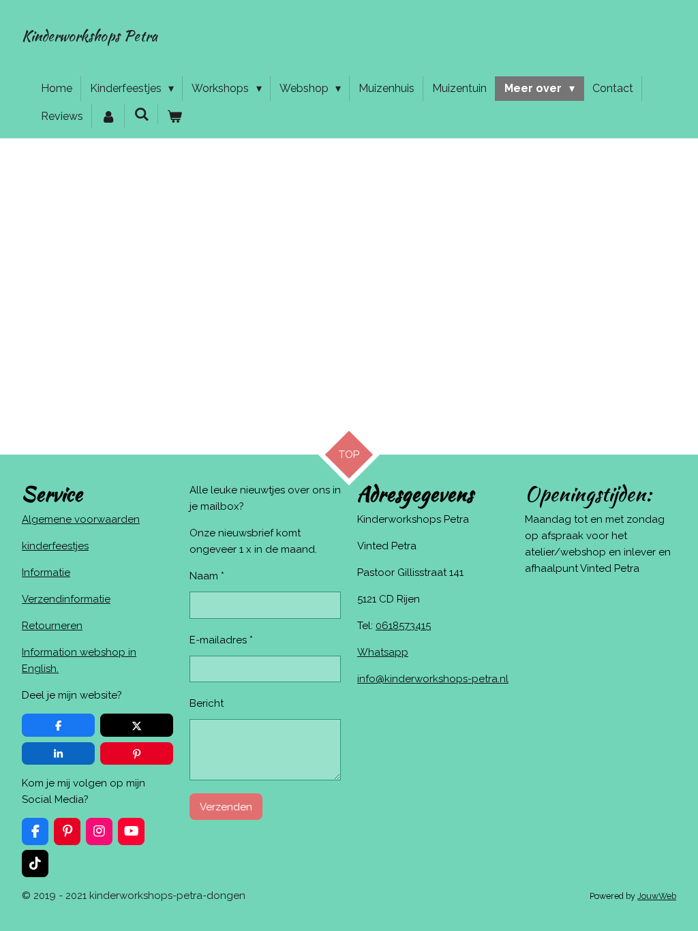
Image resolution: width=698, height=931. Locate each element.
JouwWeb (656, 896)
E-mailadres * (221, 640)
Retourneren (52, 626)
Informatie (46, 572)
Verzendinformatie (66, 599)
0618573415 (403, 626)
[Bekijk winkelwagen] (174, 116)
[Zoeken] (141, 114)
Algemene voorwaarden (81, 519)
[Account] (108, 116)
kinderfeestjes (55, 546)
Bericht (206, 703)
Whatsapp (382, 652)
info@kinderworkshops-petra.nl (433, 679)
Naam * (206, 576)
